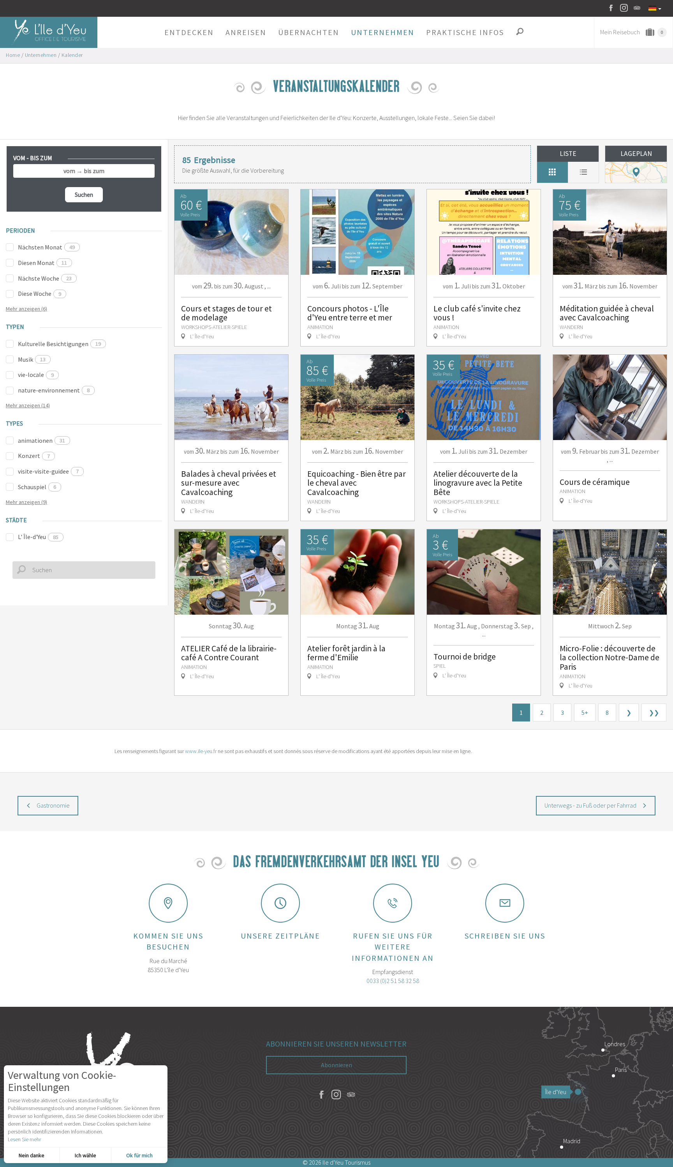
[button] (189, 32)
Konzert (34, 456)
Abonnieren (336, 1065)
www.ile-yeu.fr (201, 751)
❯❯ (654, 712)
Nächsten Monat (46, 247)
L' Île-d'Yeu (38, 537)
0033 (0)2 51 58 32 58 (392, 981)
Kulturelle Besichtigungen (59, 344)
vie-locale (36, 374)
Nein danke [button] (31, 1155)
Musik (32, 359)
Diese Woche (39, 293)
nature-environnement (54, 390)
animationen (41, 440)
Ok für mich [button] (139, 1155)
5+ (584, 712)
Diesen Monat (42, 263)
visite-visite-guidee (48, 471)
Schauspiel (37, 487)
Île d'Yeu (555, 1092)
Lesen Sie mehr (24, 1139)
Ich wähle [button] (85, 1155)
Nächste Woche (45, 278)
